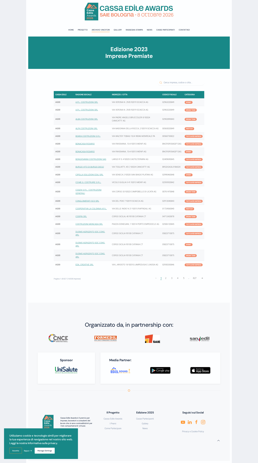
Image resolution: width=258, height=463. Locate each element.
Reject (26, 451)
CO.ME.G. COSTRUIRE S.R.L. (88, 182)
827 (194, 278)
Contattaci (184, 30)
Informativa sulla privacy (42, 443)
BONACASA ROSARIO (85, 144)
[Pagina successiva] (202, 278)
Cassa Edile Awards (113, 418)
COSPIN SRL (81, 216)
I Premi (113, 423)
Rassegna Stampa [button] (134, 30)
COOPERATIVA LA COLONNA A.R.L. (91, 208)
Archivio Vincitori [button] (101, 30)
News (145, 428)
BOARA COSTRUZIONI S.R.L (88, 136)
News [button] (149, 30)
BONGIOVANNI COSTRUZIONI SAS (91, 159)
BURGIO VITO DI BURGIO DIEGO (90, 167)
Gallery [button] (118, 30)
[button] (218, 440)
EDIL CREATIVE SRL (85, 264)
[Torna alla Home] (129, 11)
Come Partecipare (113, 428)
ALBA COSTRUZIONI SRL (87, 119)
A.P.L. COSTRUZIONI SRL (87, 102)
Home (71, 30)
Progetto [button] (83, 30)
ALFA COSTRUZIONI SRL (87, 128)
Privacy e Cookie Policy (193, 431)
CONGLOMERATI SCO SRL (87, 201)
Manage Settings (44, 450)
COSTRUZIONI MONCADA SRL (89, 224)
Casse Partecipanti (165, 30)
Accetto (15, 450)
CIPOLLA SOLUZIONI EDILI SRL (89, 174)
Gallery (145, 423)
